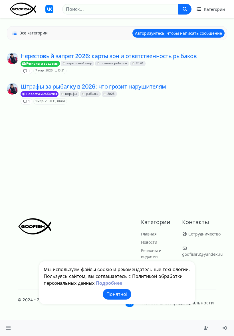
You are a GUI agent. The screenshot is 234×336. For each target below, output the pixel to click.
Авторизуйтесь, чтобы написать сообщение (178, 33)
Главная (149, 233)
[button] (8, 328)
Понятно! (117, 294)
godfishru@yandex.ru (202, 254)
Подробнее (109, 283)
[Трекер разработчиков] (49, 9)
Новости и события (41, 94)
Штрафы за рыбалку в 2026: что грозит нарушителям (93, 86)
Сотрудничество (204, 233)
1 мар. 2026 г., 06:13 (50, 101)
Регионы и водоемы (42, 63)
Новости (149, 242)
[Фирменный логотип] (23, 9)
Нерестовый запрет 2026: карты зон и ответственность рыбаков (109, 56)
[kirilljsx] (12, 58)
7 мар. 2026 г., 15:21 (49, 70)
